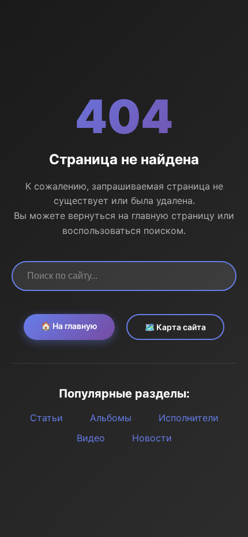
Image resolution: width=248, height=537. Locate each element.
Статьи (46, 417)
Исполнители (189, 417)
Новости (152, 438)
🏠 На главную (69, 326)
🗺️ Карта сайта (175, 327)
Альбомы (110, 417)
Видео (91, 438)
